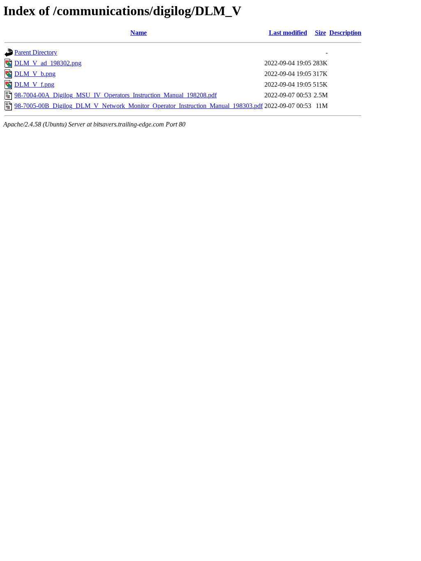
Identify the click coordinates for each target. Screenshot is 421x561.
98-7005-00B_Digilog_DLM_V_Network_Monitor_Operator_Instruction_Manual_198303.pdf (138, 105)
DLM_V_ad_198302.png (47, 63)
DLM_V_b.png (35, 73)
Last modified (288, 32)
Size (320, 32)
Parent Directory (35, 52)
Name (138, 32)
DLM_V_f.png (34, 84)
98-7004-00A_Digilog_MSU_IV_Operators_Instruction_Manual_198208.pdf (115, 95)
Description (345, 32)
